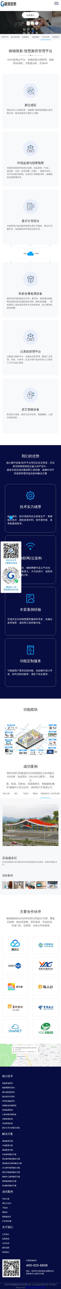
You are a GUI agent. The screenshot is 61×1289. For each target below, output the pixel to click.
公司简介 (5, 1234)
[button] (28, 31)
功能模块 (25, 37)
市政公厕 (5, 1199)
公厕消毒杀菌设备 (9, 1114)
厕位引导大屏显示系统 (11, 1128)
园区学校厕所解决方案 (11, 1172)
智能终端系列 (7, 1083)
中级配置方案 (7, 1145)
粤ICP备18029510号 (35, 1287)
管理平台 (5, 37)
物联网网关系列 (8, 1087)
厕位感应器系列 (8, 1092)
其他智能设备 (7, 1123)
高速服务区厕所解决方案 (12, 1163)
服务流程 (5, 1248)
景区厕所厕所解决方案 (11, 1159)
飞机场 (5, 1208)
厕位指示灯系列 (8, 1096)
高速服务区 (6, 1216)
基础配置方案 (7, 1141)
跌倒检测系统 (7, 1110)
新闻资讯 (5, 1239)
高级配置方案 (7, 1150)
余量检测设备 (7, 1119)
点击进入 (30, 15)
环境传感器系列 (8, 1101)
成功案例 (35, 37)
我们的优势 (15, 37)
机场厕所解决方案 (9, 1185)
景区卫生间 (6, 1203)
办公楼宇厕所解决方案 (11, 1168)
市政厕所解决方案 (9, 1154)
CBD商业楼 (6, 1221)
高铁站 (5, 1212)
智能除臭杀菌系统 (9, 1105)
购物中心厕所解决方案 (11, 1176)
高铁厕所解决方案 (9, 1181)
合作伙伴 (45, 37)
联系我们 (56, 37)
